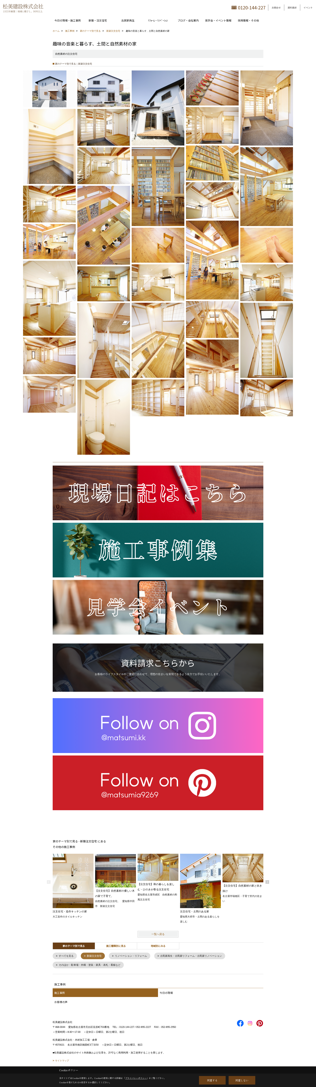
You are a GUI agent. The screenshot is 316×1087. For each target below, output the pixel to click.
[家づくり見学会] (158, 607)
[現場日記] (158, 492)
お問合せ (276, 7)
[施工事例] (158, 550)
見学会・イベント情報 (218, 20)
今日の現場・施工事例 (67, 20)
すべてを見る (66, 955)
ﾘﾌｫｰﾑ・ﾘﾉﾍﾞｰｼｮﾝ (158, 20)
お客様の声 (60, 1002)
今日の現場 (166, 993)
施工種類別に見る (116, 946)
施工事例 (59, 993)
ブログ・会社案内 (188, 20)
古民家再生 (127, 20)
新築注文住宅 (94, 955)
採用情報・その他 (248, 20)
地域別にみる (158, 946)
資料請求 (292, 7)
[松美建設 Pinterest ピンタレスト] (158, 782)
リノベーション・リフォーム (131, 955)
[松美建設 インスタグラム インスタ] (158, 725)
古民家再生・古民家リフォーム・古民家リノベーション (191, 955)
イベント (308, 7)
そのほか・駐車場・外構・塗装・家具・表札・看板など (89, 964)
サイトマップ (62, 1060)
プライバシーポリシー (136, 1078)
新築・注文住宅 (98, 20)
